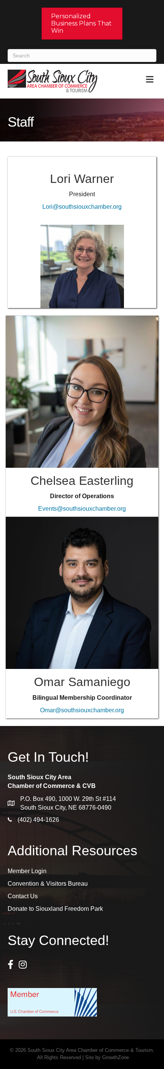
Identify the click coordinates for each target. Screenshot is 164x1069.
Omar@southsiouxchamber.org (82, 710)
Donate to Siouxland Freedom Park (55, 908)
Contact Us (23, 896)
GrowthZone (115, 1057)
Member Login (27, 871)
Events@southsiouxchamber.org (82, 508)
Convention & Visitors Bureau (48, 883)
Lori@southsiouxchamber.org (82, 206)
